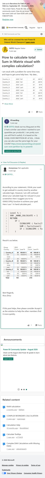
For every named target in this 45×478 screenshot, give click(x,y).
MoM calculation (13, 406)
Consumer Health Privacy (33, 473)
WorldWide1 (24, 428)
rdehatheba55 (21, 449)
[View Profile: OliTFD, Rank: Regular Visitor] (5, 50)
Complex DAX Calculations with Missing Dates (23, 444)
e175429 (19, 437)
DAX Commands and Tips (12, 34)
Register (32, 28)
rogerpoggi (21, 419)
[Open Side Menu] (3, 27)
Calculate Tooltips (14, 434)
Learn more (30, 42)
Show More (8, 104)
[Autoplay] (19, 389)
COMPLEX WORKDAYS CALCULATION (22, 416)
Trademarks (6, 470)
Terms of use (35, 465)
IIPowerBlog (14, 120)
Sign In (39, 28)
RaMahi (21, 409)
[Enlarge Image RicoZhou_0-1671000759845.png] (22, 263)
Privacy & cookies (22, 465)
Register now (7, 19)
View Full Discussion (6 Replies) (14, 162)
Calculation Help (13, 425)
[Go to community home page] (15, 27)
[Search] (26, 27)
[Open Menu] (41, 34)
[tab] (21, 389)
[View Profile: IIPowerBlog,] (6, 121)
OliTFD (11, 48)
